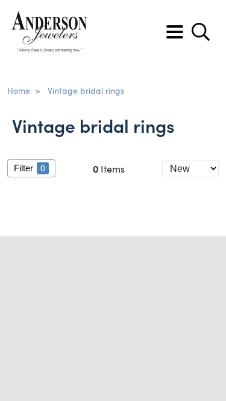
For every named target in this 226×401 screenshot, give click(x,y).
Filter (29, 168)
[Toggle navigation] (175, 32)
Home (18, 90)
